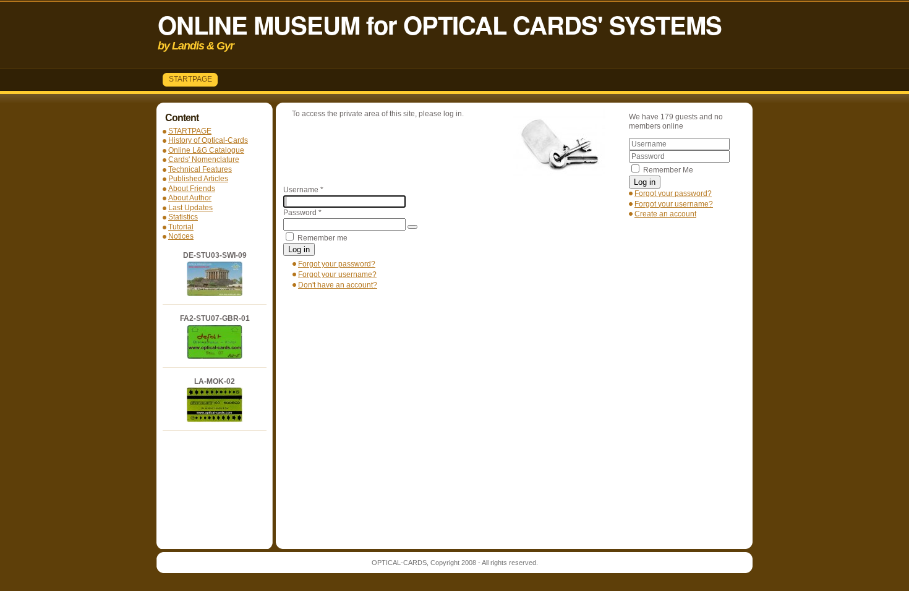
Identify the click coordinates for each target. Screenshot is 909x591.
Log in (644, 182)
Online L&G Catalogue (206, 150)
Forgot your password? (673, 193)
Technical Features (200, 169)
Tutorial (181, 227)
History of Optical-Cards (208, 140)
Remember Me (668, 170)
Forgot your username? (673, 204)
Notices (181, 236)
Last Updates (190, 207)
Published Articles (198, 178)
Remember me (322, 238)
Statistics (183, 217)
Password (302, 212)
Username (303, 189)
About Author (189, 197)
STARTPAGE (190, 79)
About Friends (191, 188)
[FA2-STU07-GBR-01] (214, 356)
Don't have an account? (337, 285)
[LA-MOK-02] (214, 419)
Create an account (665, 214)
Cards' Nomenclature (203, 159)
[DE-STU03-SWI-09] (214, 293)
